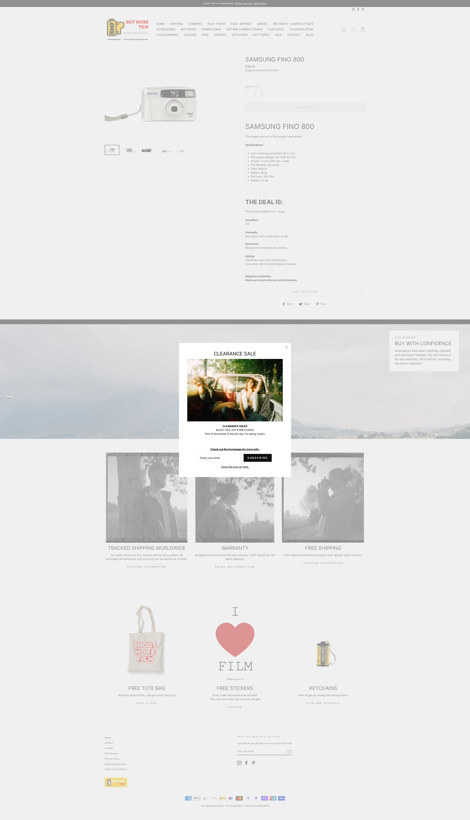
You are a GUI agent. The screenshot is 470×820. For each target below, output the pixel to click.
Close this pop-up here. (235, 466)
